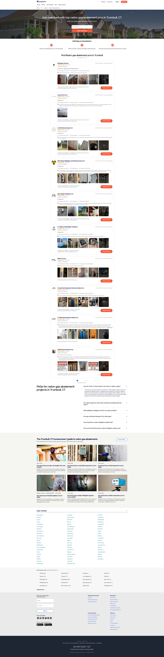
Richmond (100, 549)
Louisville (69, 515)
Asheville (69, 545)
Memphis (100, 526)
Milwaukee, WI (43, 579)
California (78, 647)
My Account (113, 597)
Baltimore (69, 519)
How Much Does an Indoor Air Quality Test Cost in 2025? (51, 466)
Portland (100, 515)
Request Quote (106, 88)
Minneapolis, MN (65, 579)
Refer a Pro (112, 603)
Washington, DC (108, 585)
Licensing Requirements (115, 609)
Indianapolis (40, 563)
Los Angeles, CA (87, 576)
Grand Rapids (70, 526)
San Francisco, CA (66, 585)
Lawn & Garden (49, 4)
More (56, 4)
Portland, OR (64, 582)
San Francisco (40, 536)
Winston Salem (71, 554)
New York (69, 542)
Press (111, 621)
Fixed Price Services (92, 601)
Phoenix (39, 517)
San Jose (39, 538)
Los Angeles (40, 526)
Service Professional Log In (94, 615)
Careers (112, 619)
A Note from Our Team (115, 607)
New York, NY (107, 579)
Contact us (112, 625)
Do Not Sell (83, 647)
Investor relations (114, 623)
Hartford (39, 542)
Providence (101, 524)
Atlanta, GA (43, 573)
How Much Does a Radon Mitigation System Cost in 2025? (80, 496)
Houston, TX (64, 576)
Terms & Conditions (90, 649)
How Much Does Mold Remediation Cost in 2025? (49, 496)
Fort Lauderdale (41, 547)
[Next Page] (96, 380)
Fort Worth (101, 538)
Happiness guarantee (115, 627)
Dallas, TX (106, 573)
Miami (38, 552)
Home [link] (38, 8)
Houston (100, 540)
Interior (38, 4)
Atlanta (38, 559)
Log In (117, 1)
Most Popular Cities (42, 570)
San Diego (39, 533)
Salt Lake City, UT (87, 582)
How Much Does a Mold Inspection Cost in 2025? (111, 466)
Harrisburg (100, 517)
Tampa (38, 556)
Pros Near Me (113, 605)
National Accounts (92, 623)
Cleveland (70, 559)
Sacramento (40, 531)
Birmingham (40, 515)
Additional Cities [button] (40, 589)
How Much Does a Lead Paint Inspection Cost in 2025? (81, 466)
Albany (69, 540)
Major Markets (42, 511)
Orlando (39, 554)
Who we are (113, 617)
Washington (40, 545)
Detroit (69, 524)
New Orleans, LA (87, 579)
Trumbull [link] (46, 8)
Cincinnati (69, 556)
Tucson (38, 519)
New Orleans (70, 517)
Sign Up (124, 1)
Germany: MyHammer (74, 643)
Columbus (70, 561)
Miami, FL (106, 576)
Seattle (100, 554)
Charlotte (69, 547)
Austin (99, 531)
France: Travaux (66, 643)
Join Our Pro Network (92, 617)
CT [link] (41, 8)
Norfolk (100, 547)
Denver (38, 540)
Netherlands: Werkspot (90, 643)
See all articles (121, 439)
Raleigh (69, 552)
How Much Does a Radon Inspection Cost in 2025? (111, 496)
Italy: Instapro (82, 643)
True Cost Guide (113, 599)
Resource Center (114, 601)
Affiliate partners (114, 629)
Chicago (39, 561)
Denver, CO (43, 576)
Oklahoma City (71, 563)
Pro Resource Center (92, 619)
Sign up (45, 611)
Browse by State (52, 570)
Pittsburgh (100, 522)
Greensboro (70, 549)
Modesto (39, 529)
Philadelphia (101, 519)
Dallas (99, 533)
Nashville (100, 529)
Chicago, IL (86, 573)
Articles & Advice (62, 4)
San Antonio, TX (108, 582)
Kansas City (70, 533)
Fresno (38, 522)
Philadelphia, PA (44, 582)
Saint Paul (69, 531)
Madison (100, 556)
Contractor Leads (92, 621)
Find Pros (90, 597)
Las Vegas (70, 538)
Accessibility (88, 647)
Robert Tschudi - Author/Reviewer (45, 493)
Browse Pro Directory (92, 599)
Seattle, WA (86, 585)
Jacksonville (40, 549)
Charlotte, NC (64, 573)
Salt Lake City (101, 545)
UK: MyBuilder (99, 643)
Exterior (43, 4)
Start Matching (82, 31)
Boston (69, 522)
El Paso (100, 536)
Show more (109, 327)
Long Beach (40, 524)
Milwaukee (100, 559)
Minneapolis (70, 529)
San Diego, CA (43, 585)
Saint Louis (70, 536)
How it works (113, 615)
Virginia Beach (101, 552)
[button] (62, 79)
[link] (82, 65)
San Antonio (101, 542)
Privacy (74, 647)
